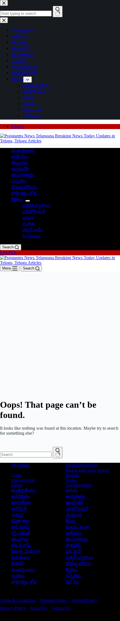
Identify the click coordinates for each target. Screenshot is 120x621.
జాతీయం (19, 156)
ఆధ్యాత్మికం (21, 502)
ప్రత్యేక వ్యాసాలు (36, 205)
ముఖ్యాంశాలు (23, 150)
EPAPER (8, 252)
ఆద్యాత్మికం (75, 496)
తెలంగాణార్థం (22, 174)
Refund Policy (84, 600)
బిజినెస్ (17, 563)
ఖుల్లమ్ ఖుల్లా (77, 526)
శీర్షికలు (17, 199)
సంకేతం (28, 223)
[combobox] (26, 454)
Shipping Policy (54, 600)
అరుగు (28, 217)
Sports (16, 485)
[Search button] (58, 452)
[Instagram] (16, 617)
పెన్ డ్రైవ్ (73, 551)
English (72, 475)
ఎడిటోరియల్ (33, 211)
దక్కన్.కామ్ (32, 229)
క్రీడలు (71, 520)
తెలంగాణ (19, 162)
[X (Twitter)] (10, 617)
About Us (38, 608)
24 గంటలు (31, 236)
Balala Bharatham (81, 465)
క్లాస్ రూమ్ (20, 526)
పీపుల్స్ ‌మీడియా (25, 551)
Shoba (71, 480)
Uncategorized (78, 485)
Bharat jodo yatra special (87, 470)
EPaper (17, 126)
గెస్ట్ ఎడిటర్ (20, 533)
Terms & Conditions (18, 600)
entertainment (23, 480)
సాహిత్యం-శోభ (24, 193)
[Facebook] (3, 617)
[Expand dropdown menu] (27, 201)
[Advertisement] (60, 334)
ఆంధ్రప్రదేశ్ (20, 168)
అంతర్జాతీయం (23, 490)
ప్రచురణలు (20, 557)
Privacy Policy (13, 608)
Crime (16, 475)
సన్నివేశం (19, 181)
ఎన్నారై (17, 514)
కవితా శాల (20, 520)
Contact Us (61, 608)
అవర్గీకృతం (20, 496)
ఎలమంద (74, 514)
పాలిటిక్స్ (73, 545)
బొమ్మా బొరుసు (24, 187)
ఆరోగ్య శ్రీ (19, 508)
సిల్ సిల (72, 582)
